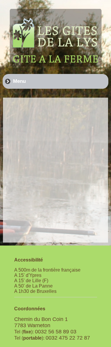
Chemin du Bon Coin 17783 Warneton (41, 322)
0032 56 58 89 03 (55, 332)
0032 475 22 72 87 (68, 338)
